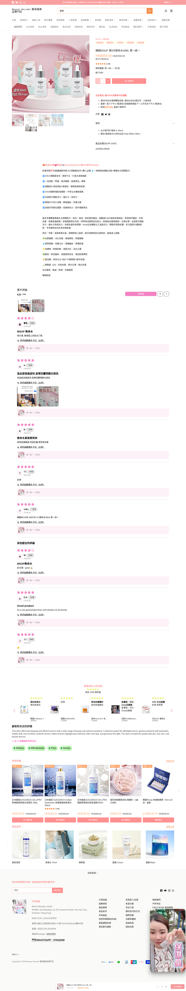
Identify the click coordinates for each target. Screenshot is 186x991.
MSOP (98, 39)
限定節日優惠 (105, 927)
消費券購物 (131, 919)
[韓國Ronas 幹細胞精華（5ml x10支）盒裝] (158, 780)
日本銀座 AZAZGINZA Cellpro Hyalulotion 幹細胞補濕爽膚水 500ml (58, 803)
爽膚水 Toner (51, 862)
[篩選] (160, 294)
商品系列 (103, 911)
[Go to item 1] (24, 305)
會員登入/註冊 (132, 900)
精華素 (106, 39)
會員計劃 (130, 904)
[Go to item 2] (38, 305)
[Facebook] (13, 2)
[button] (21, 348)
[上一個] (15, 74)
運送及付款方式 (133, 911)
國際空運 (109, 107)
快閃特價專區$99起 (107, 919)
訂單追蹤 (103, 900)
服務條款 (103, 904)
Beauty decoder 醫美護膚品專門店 (27, 10)
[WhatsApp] (24, 2)
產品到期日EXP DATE (106, 143)
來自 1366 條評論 (93, 692)
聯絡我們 (156, 900)
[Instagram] (20, 2)
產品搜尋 (103, 907)
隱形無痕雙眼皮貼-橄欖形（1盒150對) (124, 801)
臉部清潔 (16, 862)
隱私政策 (130, 927)
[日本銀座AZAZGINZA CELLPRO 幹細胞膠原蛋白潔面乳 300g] (27, 780)
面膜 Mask (150, 862)
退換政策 (130, 923)
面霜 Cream (117, 862)
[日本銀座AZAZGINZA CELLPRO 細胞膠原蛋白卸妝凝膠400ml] (93, 780)
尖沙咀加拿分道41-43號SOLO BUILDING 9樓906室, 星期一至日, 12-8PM (93, 2)
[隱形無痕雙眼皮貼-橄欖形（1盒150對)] (125, 780)
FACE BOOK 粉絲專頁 (162, 907)
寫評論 (141, 294)
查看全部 (170, 761)
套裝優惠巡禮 (105, 923)
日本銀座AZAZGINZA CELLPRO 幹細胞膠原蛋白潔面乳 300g (27, 801)
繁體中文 (167, 2)
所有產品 (103, 915)
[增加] (108, 81)
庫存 (98, 123)
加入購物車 (177, 987)
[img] (93, 689)
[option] (51, 74)
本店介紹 (130, 907)
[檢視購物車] (171, 10)
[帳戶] (166, 10)
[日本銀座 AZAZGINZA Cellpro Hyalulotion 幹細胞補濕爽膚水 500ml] (60, 780)
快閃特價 (16, 761)
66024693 (51, 934)
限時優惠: (100, 68)
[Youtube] (17, 2)
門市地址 (156, 904)
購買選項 (158, 820)
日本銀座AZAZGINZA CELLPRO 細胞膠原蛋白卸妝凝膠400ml (92, 801)
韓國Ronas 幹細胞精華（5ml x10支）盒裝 (157, 801)
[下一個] (85, 74)
